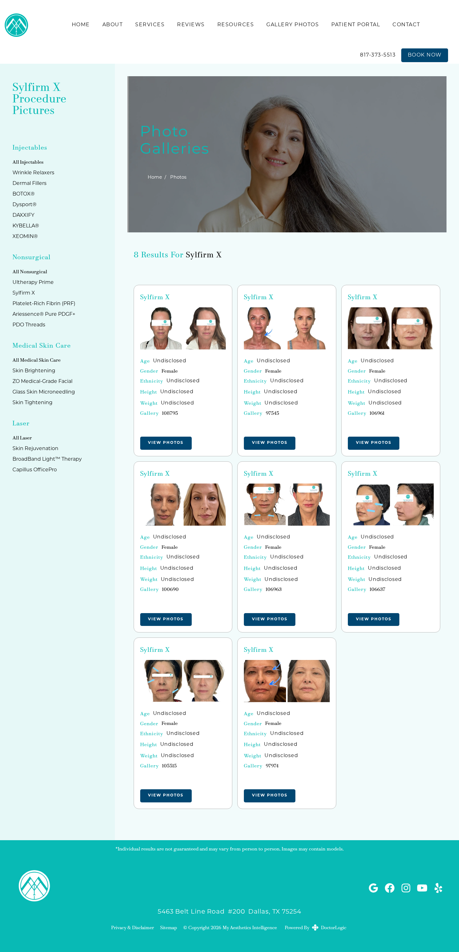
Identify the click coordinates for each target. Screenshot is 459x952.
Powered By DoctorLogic (315, 928)
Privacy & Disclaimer (132, 928)
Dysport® (24, 204)
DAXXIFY (23, 215)
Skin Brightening (33, 371)
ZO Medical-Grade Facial (42, 381)
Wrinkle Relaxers (33, 173)
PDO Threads (28, 325)
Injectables (31, 162)
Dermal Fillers (29, 183)
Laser (26, 438)
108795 (170, 413)
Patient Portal (355, 24)
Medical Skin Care (40, 360)
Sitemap (168, 928)
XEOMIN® (25, 236)
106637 (377, 589)
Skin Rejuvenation (35, 448)
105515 (169, 766)
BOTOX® (23, 194)
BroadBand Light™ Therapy (47, 459)
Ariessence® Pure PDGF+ (43, 314)
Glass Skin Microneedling (43, 392)
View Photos (166, 443)
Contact (406, 24)
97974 (272, 766)
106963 (274, 589)
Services (150, 24)
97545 (272, 413)
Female (169, 371)
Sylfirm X (204, 255)
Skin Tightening (32, 402)
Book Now (425, 55)
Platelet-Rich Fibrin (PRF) (43, 303)
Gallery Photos (292, 24)
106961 (377, 413)
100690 (170, 589)
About (112, 24)
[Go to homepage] (16, 25)
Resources (235, 24)
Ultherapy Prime (33, 282)
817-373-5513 (378, 55)
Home (81, 24)
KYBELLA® (25, 226)
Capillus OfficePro (34, 470)
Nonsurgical (33, 272)
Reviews (191, 24)
